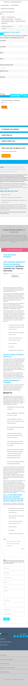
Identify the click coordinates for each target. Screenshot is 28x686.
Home (3, 17)
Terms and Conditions (6, 641)
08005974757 (9, 28)
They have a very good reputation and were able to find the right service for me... (13, 543)
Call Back (23, 30)
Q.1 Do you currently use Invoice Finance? (11, 100)
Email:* (2, 52)
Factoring (6, 2)
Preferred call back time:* (7, 64)
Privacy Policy (3, 644)
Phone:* (2, 58)
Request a (19, 30)
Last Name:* (3, 46)
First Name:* (3, 40)
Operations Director (16, 277)
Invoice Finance (5, 5)
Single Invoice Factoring (7, 8)
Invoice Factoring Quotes (7, 12)
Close (25, 95)
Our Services (11, 17)
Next (4, 107)
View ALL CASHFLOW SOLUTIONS (14, 250)
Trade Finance (15, 5)
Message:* (2, 77)
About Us (4, 23)
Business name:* (4, 71)
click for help (6, 155)
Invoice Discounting (15, 2)
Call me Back (15, 95)
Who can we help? (7, 19)
